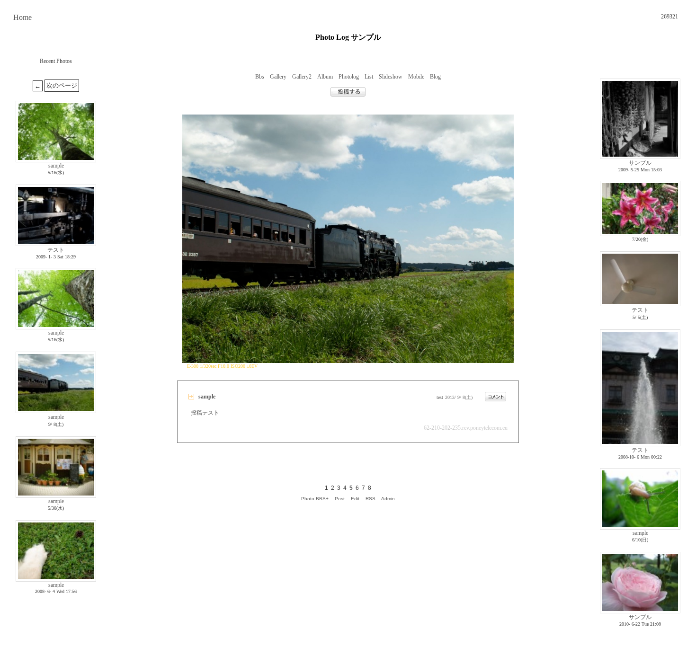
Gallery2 (302, 76)
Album (325, 76)
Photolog (349, 76)
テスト (55, 250)
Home (22, 17)
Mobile (416, 76)
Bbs (259, 76)
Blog (435, 76)
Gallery (278, 76)
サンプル (640, 162)
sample (56, 165)
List (369, 76)
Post (340, 498)
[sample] (348, 360)
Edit (355, 498)
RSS (370, 498)
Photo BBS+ (315, 498)
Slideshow (390, 76)
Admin (388, 498)
